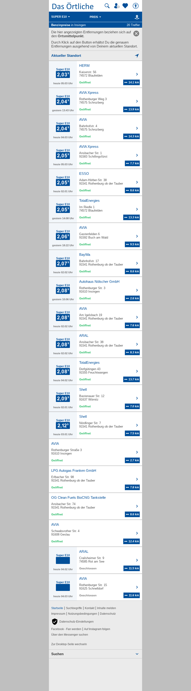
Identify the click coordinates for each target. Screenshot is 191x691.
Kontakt (89, 608)
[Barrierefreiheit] (136, 5)
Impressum (58, 613)
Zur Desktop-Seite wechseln (69, 644)
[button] (72, 621)
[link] (136, 33)
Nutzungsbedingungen (82, 613)
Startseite (57, 608)
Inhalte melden (106, 608)
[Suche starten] (107, 5)
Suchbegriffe (74, 608)
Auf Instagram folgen (97, 629)
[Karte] (136, 17)
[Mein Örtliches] (117, 5)
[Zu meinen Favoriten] (125, 5)
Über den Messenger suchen (69, 634)
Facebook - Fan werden (66, 629)
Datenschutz (108, 613)
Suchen (57, 654)
